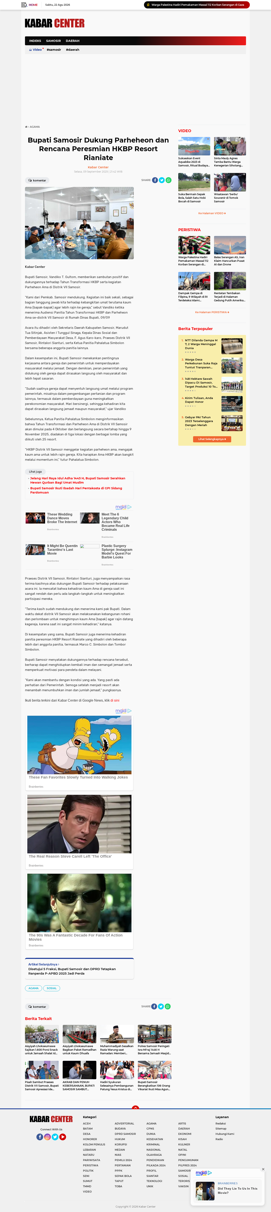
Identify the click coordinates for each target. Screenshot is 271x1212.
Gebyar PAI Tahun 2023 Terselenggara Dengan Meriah (199, 420)
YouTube (65, 1142)
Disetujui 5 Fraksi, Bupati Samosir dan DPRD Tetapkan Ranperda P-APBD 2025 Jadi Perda (72, 971)
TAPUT (119, 1181)
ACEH (87, 1123)
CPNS (150, 1128)
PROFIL (151, 1170)
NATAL (182, 1149)
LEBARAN (89, 1149)
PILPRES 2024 (187, 1165)
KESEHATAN (155, 1139)
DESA (86, 1133)
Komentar (39, 180)
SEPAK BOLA (123, 1176)
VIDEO (184, 131)
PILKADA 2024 (156, 1165)
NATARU (88, 1154)
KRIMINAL (153, 1144)
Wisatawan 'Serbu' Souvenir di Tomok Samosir (226, 198)
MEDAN (120, 1149)
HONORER (90, 1139)
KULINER (184, 1144)
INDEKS (35, 41)
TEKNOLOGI (154, 1181)
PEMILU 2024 (123, 1160)
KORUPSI (121, 1144)
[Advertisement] (169, 43)
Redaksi (221, 1123)
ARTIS (182, 1123)
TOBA (118, 1186)
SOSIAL (52, 988)
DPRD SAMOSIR (125, 1133)
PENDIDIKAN (155, 1160)
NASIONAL (154, 1149)
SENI (86, 1176)
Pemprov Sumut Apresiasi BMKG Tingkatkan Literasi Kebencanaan (194, 4)
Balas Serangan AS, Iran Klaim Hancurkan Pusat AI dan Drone (229, 261)
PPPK (118, 1170)
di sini (115, 700)
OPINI (182, 1154)
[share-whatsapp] (168, 180)
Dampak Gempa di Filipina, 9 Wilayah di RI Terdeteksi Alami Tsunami (193, 297)
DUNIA (151, 1133)
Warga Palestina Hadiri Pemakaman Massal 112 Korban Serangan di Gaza (193, 261)
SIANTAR (152, 1176)
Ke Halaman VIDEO (211, 213)
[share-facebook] (155, 180)
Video (37, 50)
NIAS (118, 1154)
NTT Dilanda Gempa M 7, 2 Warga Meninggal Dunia (201, 344)
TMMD (87, 1186)
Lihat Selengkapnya (211, 439)
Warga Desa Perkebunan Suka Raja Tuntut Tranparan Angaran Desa (201, 363)
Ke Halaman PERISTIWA (211, 312)
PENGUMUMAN (188, 1160)
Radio (219, 1139)
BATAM (88, 1128)
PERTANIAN (123, 1165)
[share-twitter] (162, 180)
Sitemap (221, 1128)
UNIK (150, 1186)
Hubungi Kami (225, 1133)
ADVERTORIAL (124, 1123)
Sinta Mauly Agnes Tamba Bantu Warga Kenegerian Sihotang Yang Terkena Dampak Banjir (228, 162)
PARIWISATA (91, 1160)
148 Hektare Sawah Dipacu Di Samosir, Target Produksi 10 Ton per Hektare (201, 382)
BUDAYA (120, 1128)
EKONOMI (184, 1133)
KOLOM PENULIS (94, 1144)
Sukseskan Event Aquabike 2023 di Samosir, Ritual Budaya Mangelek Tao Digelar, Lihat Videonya (193, 162)
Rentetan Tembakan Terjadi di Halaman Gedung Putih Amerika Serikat (228, 297)
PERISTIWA (189, 230)
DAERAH (72, 41)
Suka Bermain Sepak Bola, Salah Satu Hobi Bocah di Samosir (192, 198)
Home (33, 5)
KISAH (182, 1139)
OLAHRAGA (154, 1154)
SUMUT (87, 1181)
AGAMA (34, 988)
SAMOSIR (53, 41)
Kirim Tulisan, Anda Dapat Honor (199, 399)
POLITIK (88, 1170)
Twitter (57, 1142)
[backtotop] (135, 1109)
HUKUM (120, 1139)
